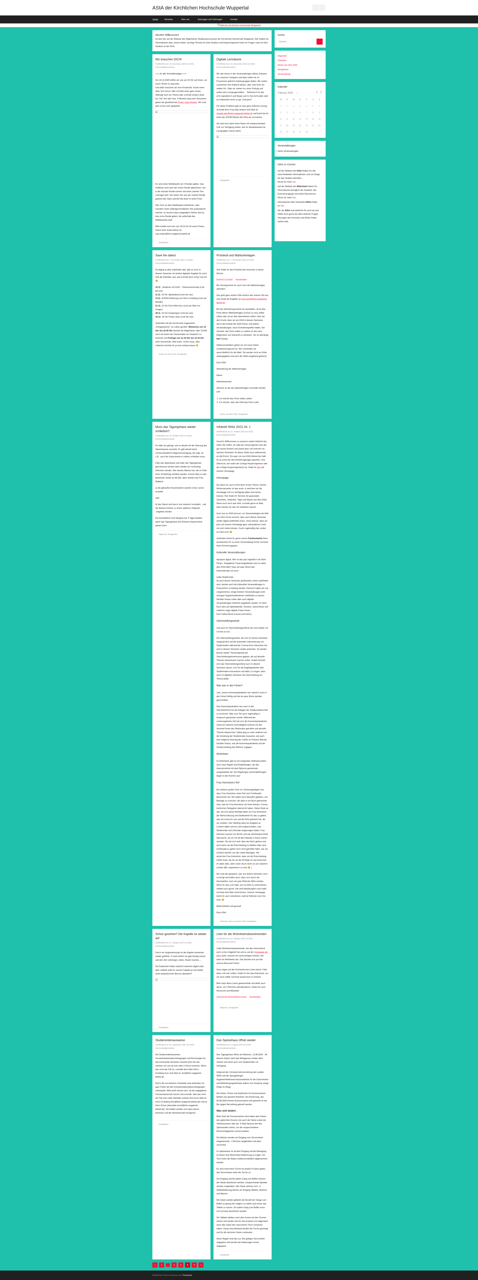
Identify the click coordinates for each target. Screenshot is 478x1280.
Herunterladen (241, 279)
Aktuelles (168, 19)
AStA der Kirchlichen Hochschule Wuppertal (200, 7)
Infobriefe (223, 921)
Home (155, 19)
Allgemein (163, 534)
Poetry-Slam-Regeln (187, 102)
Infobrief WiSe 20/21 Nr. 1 (233, 426)
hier (259, 467)
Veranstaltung (284, 74)
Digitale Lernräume (228, 59)
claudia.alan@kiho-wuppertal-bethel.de (234, 113)
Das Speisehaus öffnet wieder (236, 1040)
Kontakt (234, 19)
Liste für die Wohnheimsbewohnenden (241, 934)
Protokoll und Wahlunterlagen (235, 255)
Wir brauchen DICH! (168, 59)
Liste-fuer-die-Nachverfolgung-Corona (231, 997)
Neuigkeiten (163, 242)
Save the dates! (165, 255)
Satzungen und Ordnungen (210, 19)
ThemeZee (187, 1275)
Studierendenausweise (170, 1040)
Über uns (185, 19)
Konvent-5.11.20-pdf (224, 279)
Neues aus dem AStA (167, 354)
